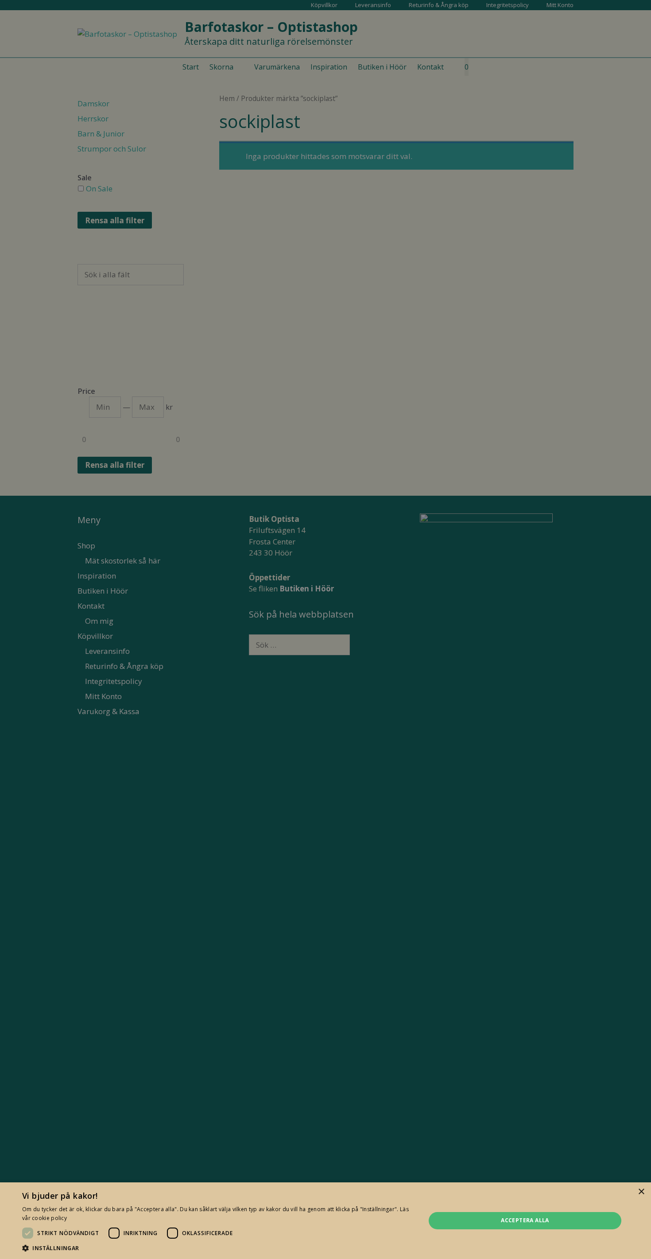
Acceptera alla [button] (525, 1220)
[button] (218, 1247)
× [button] (641, 1192)
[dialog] (325, 629)
